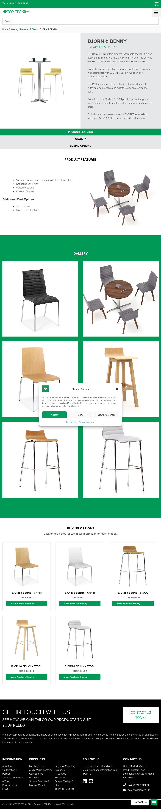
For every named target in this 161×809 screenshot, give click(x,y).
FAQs (5, 789)
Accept (54, 414)
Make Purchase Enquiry (22, 603)
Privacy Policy (9, 785)
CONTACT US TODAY (140, 715)
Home (5, 29)
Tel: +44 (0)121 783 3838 (15, 3)
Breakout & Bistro (29, 29)
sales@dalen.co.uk (138, 790)
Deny (80, 414)
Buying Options (80, 146)
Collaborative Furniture (36, 775)
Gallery (80, 139)
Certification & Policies (9, 771)
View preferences (106, 414)
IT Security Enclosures (61, 775)
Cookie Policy (72, 422)
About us (7, 766)
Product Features (80, 132)
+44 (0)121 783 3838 (138, 785)
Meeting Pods (36, 766)
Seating (14, 29)
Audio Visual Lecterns (40, 770)
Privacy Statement (86, 422)
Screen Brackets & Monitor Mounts (39, 783)
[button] (117, 389)
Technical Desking (64, 789)
